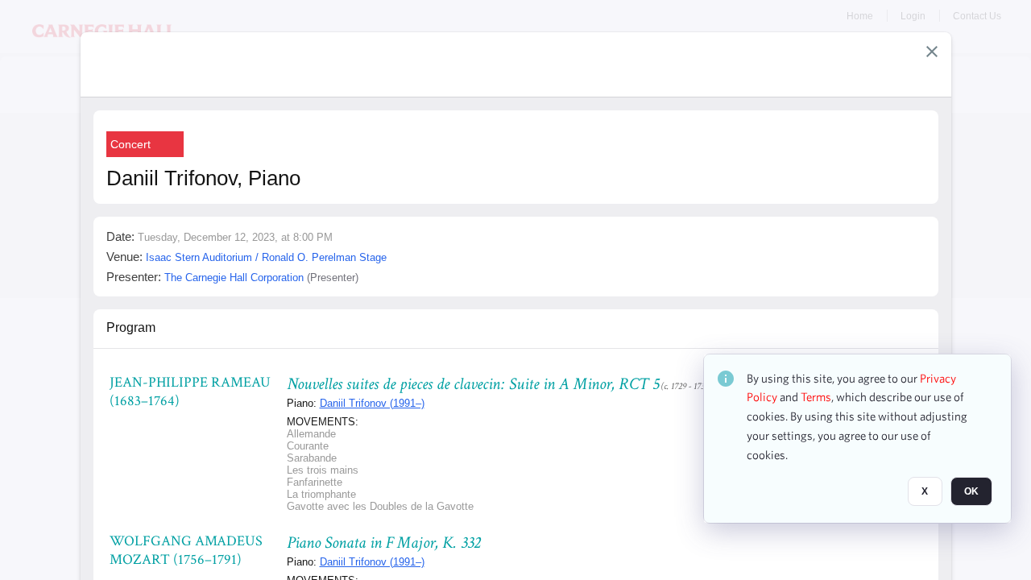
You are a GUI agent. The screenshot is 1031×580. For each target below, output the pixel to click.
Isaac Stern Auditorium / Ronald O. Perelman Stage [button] (266, 257)
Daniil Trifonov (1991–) (372, 403)
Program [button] (130, 327)
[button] (932, 51)
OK (971, 492)
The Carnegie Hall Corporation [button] (234, 277)
